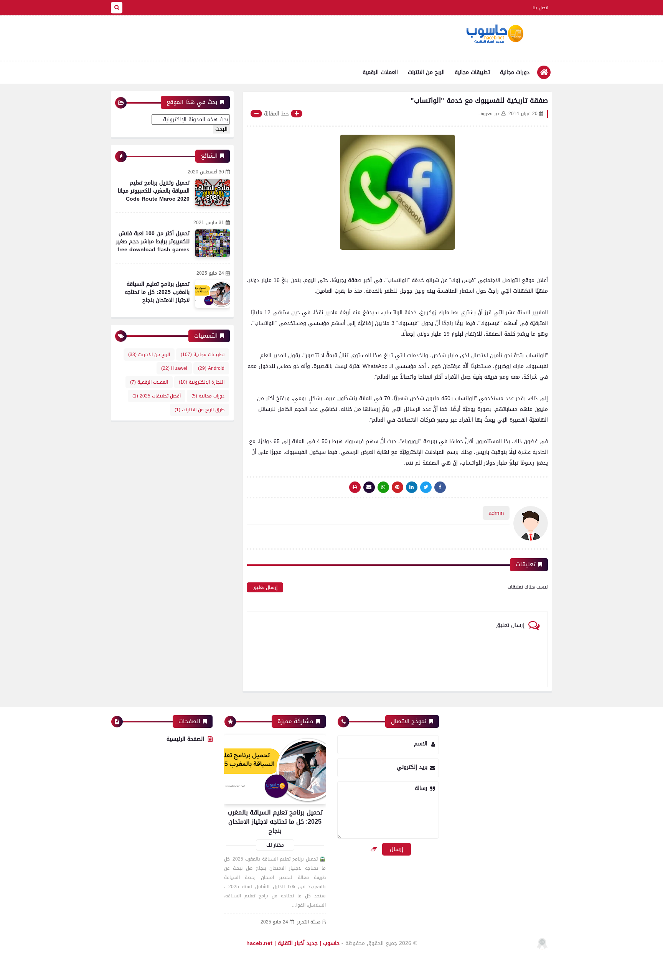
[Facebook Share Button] (440, 487)
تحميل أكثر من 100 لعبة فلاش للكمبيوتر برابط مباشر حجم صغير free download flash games (153, 241)
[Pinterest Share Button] (411, 487)
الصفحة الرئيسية (185, 739)
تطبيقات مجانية (472, 72)
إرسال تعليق (264, 587)
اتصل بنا (540, 7)
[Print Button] (355, 487)
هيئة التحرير (308, 922)
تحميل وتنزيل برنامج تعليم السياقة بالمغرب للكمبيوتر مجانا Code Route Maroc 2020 (154, 191)
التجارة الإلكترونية (201, 382)
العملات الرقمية (380, 72)
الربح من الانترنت (426, 72)
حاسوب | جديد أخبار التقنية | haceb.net (293, 943)
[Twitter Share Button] (426, 487)
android (211, 368)
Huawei (174, 368)
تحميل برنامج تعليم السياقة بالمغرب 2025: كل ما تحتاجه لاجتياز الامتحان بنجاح (157, 292)
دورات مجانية (514, 72)
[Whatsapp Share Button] (383, 487)
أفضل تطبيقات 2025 (156, 396)
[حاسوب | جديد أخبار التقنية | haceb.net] (494, 34)
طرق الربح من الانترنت (199, 410)
